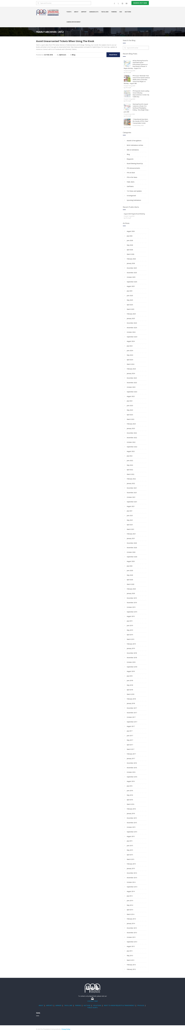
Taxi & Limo (104, 12)
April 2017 (130, 745)
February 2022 (131, 479)
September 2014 (132, 887)
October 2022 (131, 442)
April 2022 (130, 470)
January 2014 (131, 923)
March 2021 (130, 529)
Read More (113, 55)
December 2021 (132, 488)
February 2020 (131, 589)
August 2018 (131, 671)
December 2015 (132, 818)
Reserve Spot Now (140, 3)
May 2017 (130, 740)
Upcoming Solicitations (134, 200)
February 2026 (131, 259)
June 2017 (130, 735)
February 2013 (131, 965)
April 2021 (130, 525)
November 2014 (132, 878)
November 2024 (132, 328)
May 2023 (130, 410)
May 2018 (130, 685)
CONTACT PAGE (92, 1001)
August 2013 (131, 946)
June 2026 (130, 240)
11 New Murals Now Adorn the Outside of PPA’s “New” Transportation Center (140, 121)
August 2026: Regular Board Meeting (134, 214)
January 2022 (131, 483)
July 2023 (129, 401)
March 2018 (130, 694)
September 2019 (132, 612)
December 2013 (132, 928)
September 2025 (132, 282)
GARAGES (58, 1005)
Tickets (68, 12)
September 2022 (132, 447)
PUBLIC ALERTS (92, 1007)
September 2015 (132, 832)
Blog (73, 55)
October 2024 (131, 332)
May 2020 (130, 575)
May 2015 (130, 850)
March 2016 (130, 804)
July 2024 (129, 346)
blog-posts (130, 159)
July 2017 (129, 731)
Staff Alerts (130, 186)
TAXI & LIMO (68, 1005)
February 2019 (131, 644)
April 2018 (130, 690)
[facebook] (114, 3)
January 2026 (131, 263)
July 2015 (129, 841)
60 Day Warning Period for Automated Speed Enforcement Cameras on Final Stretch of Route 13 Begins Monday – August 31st (136, 64)
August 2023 (131, 396)
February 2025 (131, 314)
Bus (121, 12)
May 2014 (130, 905)
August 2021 (131, 506)
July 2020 (129, 566)
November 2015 (132, 823)
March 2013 (130, 960)
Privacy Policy (66, 1029)
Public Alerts (130, 182)
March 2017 (130, 749)
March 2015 (130, 859)
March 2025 (130, 309)
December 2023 (132, 378)
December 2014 (132, 873)
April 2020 (130, 580)
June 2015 (130, 845)
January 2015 (131, 868)
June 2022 (130, 460)
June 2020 (130, 570)
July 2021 (129, 511)
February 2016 (131, 809)
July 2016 (129, 786)
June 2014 (130, 900)
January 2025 (131, 318)
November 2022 (132, 437)
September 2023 (132, 392)
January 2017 (131, 758)
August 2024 (131, 341)
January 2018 (131, 703)
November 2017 (132, 713)
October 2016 (131, 772)
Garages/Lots (93, 12)
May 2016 (130, 795)
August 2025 (131, 286)
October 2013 (131, 937)
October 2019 (131, 607)
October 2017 (131, 717)
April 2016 (130, 800)
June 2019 (130, 625)
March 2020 (130, 584)
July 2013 (129, 951)
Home (142, 31)
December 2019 (132, 598)
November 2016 (132, 768)
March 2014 (130, 914)
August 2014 (131, 891)
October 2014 (131, 882)
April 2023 (130, 415)
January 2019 (131, 648)
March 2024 (130, 364)
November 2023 (132, 382)
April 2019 (130, 635)
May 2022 (130, 465)
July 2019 (129, 621)
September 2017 (132, 722)
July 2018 (129, 676)
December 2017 (132, 708)
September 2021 (132, 502)
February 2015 (131, 864)
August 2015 (131, 836)
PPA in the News (132, 177)
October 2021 (131, 497)
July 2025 (129, 291)
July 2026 (129, 236)
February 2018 (131, 699)
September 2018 (132, 667)
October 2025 (131, 277)
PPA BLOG (140, 1005)
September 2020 (132, 557)
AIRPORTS (49, 1005)
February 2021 (131, 534)
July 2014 (129, 896)
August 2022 (131, 451)
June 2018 (130, 680)
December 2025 (132, 268)
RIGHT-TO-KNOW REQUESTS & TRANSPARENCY (119, 1005)
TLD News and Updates (134, 191)
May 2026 (130, 245)
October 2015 (131, 827)
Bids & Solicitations (133, 150)
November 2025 (132, 273)
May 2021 (130, 520)
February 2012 (131, 969)
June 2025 (130, 295)
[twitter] (118, 2)
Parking (114, 12)
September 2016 (132, 777)
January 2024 (131, 373)
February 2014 (131, 919)
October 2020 (131, 552)
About (76, 12)
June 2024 (130, 350)
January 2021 (131, 538)
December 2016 (132, 763)
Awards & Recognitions (134, 140)
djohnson (62, 55)
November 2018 (132, 657)
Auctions (128, 12)
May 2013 (130, 955)
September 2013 (132, 942)
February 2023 (131, 424)
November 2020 (132, 547)
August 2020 (131, 561)
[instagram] (122, 3)
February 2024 (131, 369)
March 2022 (130, 474)
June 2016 (130, 790)
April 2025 (130, 305)
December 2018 (132, 653)
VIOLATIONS (97, 1005)
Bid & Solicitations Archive (135, 145)
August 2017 (131, 726)
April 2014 (130, 910)
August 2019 (131, 616)
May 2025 (130, 300)
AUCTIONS (87, 1005)
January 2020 (131, 593)
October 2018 (131, 662)
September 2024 (132, 337)
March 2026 (130, 254)
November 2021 (132, 492)
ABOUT (41, 1005)
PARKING (78, 1005)
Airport (83, 12)
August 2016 (131, 781)
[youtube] (126, 3)
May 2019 (130, 630)
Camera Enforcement (73, 22)
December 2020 (132, 543)
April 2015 (130, 855)
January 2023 (131, 428)
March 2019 (130, 639)
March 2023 (130, 419)
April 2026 (130, 250)
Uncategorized (131, 195)
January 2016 (131, 813)
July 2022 (129, 456)
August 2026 (131, 231)
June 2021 (130, 515)
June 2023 (130, 405)
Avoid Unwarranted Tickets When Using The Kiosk (65, 41)
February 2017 (131, 754)
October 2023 (131, 387)
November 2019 (132, 602)
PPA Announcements (133, 168)
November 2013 (132, 933)
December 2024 (132, 323)
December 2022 (132, 433)
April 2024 (130, 360)
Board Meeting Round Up (135, 163)
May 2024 (130, 355)
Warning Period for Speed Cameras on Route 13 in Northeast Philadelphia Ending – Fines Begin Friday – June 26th (136, 108)
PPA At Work (131, 173)
